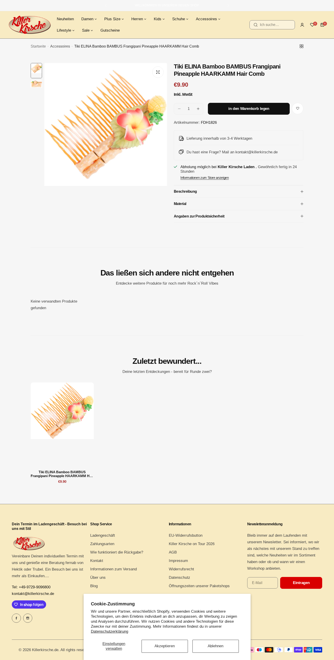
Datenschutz (179, 577)
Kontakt (96, 561)
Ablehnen (215, 646)
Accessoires (60, 46)
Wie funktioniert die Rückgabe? (116, 552)
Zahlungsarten (102, 544)
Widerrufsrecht (181, 569)
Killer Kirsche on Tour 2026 (191, 544)
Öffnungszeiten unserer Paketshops (199, 586)
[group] (105, 145)
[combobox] (272, 24)
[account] (302, 25)
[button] (105, 5)
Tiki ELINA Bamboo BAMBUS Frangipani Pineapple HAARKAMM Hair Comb (62, 474)
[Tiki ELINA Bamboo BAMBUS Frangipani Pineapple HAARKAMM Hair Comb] (62, 424)
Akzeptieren (165, 646)
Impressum (178, 561)
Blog (94, 586)
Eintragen (301, 583)
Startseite (38, 46)
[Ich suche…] (256, 24)
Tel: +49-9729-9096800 (31, 587)
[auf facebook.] (16, 618)
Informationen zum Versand (113, 569)
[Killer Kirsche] (29, 24)
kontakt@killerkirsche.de (33, 594)
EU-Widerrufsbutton (185, 535)
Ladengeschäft (102, 535)
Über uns (98, 577)
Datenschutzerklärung (109, 631)
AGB (173, 552)
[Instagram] (27, 618)
